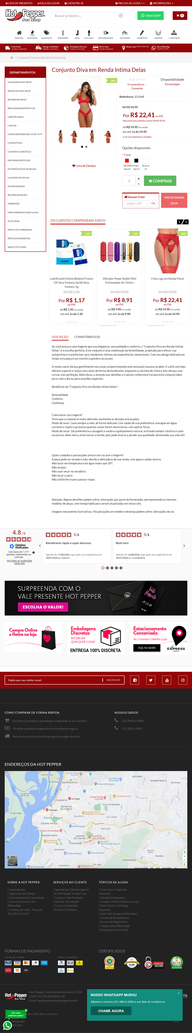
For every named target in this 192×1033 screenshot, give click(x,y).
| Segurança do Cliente (21, 893)
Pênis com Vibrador (20, 229)
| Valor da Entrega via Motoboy (118, 913)
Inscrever (113, 680)
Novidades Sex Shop (20, 82)
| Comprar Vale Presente (68, 897)
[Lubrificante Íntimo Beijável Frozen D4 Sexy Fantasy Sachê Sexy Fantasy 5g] (71, 250)
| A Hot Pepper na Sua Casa (70, 893)
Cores (127, 154)
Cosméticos (142, 38)
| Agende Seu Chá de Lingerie (71, 889)
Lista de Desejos (85, 165)
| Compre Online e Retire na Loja (119, 901)
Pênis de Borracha (19, 238)
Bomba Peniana (17, 99)
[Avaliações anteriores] (39, 546)
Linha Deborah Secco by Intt (25, 134)
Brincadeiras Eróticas (21, 108)
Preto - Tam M (136, 167)
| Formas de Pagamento (113, 921)
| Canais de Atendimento (114, 917)
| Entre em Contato (65, 909)
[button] (180, 221)
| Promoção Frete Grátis (113, 929)
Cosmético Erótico (19, 151)
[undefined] (33, 552)
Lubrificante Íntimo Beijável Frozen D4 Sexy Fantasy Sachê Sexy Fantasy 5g (71, 282)
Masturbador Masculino (23, 212)
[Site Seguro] (176, 962)
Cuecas (12, 125)
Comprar (162, 181)
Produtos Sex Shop (19, 91)
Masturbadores (105, 38)
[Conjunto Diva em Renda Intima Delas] (61, 136)
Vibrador (14, 203)
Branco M (145, 167)
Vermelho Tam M (127, 167)
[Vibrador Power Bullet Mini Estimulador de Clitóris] (119, 250)
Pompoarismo (16, 186)
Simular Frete (136, 197)
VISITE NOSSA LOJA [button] (174, 200)
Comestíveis (15, 142)
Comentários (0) (87, 337)
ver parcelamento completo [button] (138, 136)
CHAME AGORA (111, 1010)
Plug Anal (89, 38)
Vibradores (63, 38)
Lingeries (158, 38)
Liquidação (46, 38)
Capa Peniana (15, 116)
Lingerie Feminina (18, 177)
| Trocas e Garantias (65, 905)
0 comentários (136, 84)
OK (153, 203)
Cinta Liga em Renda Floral (167, 278)
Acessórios (125, 38)
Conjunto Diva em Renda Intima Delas (41, 57)
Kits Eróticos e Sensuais (22, 169)
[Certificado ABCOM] (109, 962)
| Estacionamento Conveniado (26, 897)
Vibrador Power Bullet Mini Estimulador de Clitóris (119, 280)
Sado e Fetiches (17, 247)
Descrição (60, 337)
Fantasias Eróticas (19, 160)
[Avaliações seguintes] (184, 546)
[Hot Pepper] (25, 15)
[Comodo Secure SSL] (154, 962)
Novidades (32, 38)
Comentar (137, 88)
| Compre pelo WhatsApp (114, 925)
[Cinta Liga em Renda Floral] (167, 250)
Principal (19, 38)
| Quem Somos (16, 889)
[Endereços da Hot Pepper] (96, 820)
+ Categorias (174, 38)
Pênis (77, 38)
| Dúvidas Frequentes (112, 897)
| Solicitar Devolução (66, 901)
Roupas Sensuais (17, 195)
